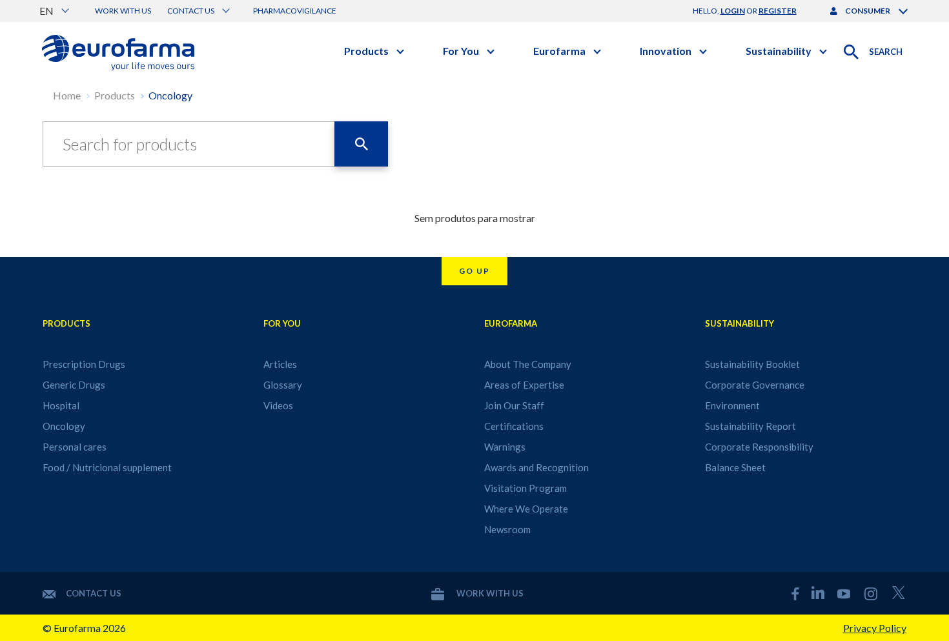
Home (67, 95)
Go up (474, 271)
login (732, 10)
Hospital (61, 405)
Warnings (505, 447)
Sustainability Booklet (752, 364)
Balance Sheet (735, 467)
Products (114, 95)
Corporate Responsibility (759, 447)
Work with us (123, 10)
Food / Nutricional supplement (107, 467)
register (778, 10)
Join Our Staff (514, 405)
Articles (280, 364)
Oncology (170, 95)
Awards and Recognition (536, 467)
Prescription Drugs (84, 364)
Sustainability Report (750, 426)
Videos (278, 405)
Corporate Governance (754, 385)
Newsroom (507, 529)
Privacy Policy (874, 628)
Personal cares (75, 447)
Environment (732, 405)
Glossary (282, 385)
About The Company (527, 364)
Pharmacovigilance (294, 10)
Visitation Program (525, 488)
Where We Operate (526, 508)
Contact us (93, 593)
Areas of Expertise (524, 385)
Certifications (514, 426)
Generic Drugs (74, 385)
